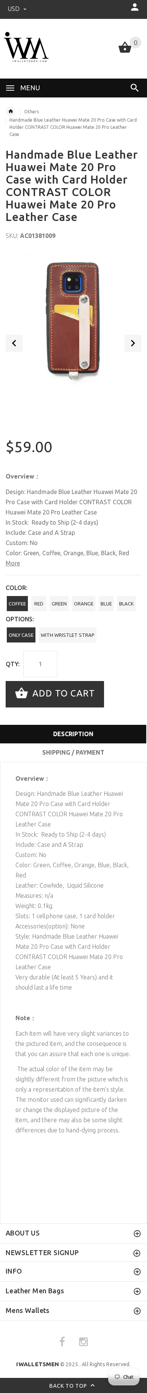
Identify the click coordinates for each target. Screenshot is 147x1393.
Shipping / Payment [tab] (73, 752)
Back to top (69, 1385)
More (13, 563)
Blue (106, 603)
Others (31, 111)
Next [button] (132, 343)
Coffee (17, 603)
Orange (83, 603)
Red (38, 603)
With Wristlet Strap (68, 635)
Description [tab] (73, 733)
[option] (73, 320)
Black (126, 603)
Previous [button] (14, 343)
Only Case (21, 635)
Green (59, 603)
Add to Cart (62, 693)
